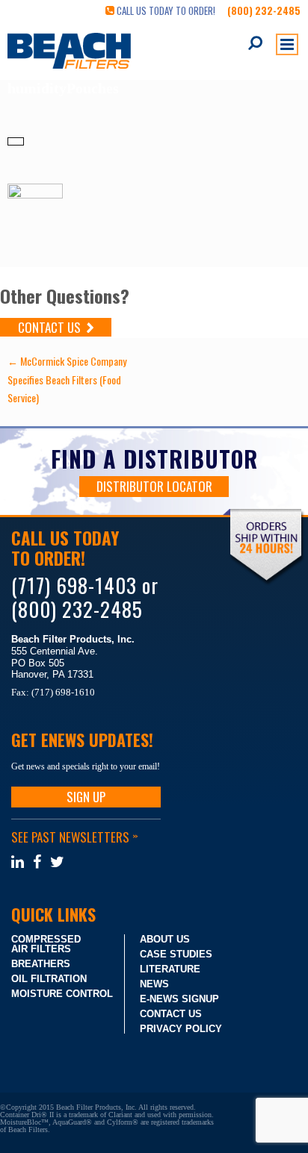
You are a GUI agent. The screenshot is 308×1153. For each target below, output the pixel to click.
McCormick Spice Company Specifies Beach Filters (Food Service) (66, 379)
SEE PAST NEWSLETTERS (74, 837)
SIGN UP (86, 796)
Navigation (287, 44)
